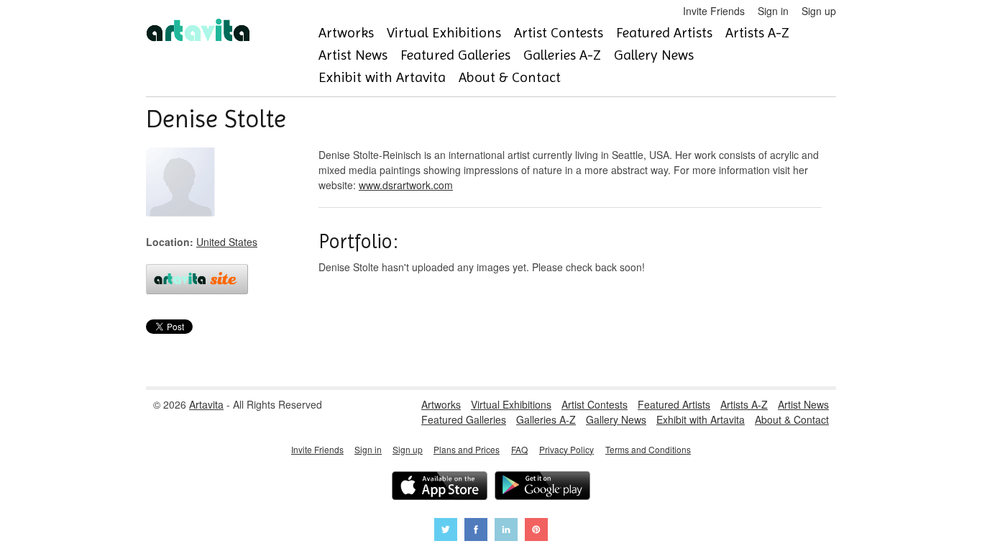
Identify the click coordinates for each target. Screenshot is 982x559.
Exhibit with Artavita (382, 77)
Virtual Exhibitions (444, 32)
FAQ (519, 449)
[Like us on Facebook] (475, 531)
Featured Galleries (455, 55)
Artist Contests (558, 32)
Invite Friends (714, 11)
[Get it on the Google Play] (542, 487)
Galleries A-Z (562, 55)
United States (226, 242)
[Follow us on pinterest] (536, 531)
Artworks (346, 32)
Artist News (352, 55)
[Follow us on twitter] (445, 531)
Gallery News (654, 55)
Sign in (773, 11)
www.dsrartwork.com (406, 185)
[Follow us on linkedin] (506, 531)
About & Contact (510, 77)
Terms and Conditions (648, 449)
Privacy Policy (566, 449)
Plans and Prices (466, 449)
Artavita (206, 404)
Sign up (819, 11)
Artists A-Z (757, 32)
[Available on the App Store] (439, 487)
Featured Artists (664, 32)
